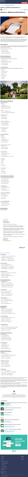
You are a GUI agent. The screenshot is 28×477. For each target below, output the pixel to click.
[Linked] (3, 469)
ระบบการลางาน (3, 464)
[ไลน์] (27, 9)
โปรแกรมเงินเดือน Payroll (4, 461)
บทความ (2, 459)
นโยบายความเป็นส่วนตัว (4, 475)
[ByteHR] (3, 0)
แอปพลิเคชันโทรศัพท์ (4, 468)
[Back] (1, 5)
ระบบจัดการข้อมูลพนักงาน (4, 463)
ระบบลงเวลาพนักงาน (4, 466)
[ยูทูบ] (15, 451)
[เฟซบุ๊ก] (24, 9)
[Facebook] (1, 469)
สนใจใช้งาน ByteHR (24, 2)
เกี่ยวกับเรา (2, 456)
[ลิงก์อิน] (25, 9)
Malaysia (22, 459)
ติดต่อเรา (2, 458)
